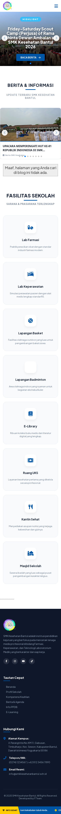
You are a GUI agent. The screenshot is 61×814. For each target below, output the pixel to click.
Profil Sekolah (14, 691)
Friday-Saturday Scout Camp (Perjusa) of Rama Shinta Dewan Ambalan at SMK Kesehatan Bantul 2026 (30, 37)
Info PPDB (11, 706)
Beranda (11, 686)
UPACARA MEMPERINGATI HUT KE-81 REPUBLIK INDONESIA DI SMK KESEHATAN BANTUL (27, 148)
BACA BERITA (29, 57)
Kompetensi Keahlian (17, 696)
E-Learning (12, 712)
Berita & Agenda (15, 701)
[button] (56, 38)
